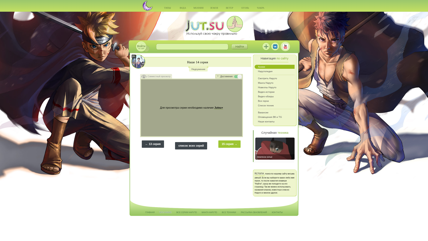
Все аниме (165, 212)
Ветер (229, 8)
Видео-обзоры (266, 96)
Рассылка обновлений (254, 212)
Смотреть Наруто (267, 78)
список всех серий (191, 145)
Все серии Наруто (186, 212)
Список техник (266, 105)
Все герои (263, 101)
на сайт (141, 47)
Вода (183, 8)
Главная (150, 212)
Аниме (261, 66)
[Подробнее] (217, 76)
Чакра (260, 8)
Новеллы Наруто (267, 87)
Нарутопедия (265, 71)
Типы (167, 8)
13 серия (155, 144)
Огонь (245, 8)
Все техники (229, 212)
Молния (198, 8)
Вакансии (263, 112)
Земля (214, 8)
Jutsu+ (266, 46)
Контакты (277, 212)
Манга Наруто (265, 83)
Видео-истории (266, 92)
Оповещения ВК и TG (270, 117)
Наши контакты (266, 121)
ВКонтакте (275, 46)
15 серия (228, 144)
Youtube (285, 46)
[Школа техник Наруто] (214, 25)
